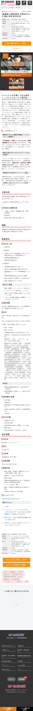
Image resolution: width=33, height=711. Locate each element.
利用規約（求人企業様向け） (8, 656)
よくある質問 (21, 665)
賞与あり (20, 576)
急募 (26, 581)
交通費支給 (6, 579)
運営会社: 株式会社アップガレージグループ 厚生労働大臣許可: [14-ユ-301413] (16, 691)
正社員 (5, 571)
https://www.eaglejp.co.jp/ (11, 498)
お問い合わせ (5, 669)
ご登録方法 (20, 646)
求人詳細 (18, 7)
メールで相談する (24, 709)
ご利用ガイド (5, 650)
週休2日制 (6, 574)
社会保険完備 (15, 579)
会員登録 (22, 678)
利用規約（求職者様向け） (23, 650)
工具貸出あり (19, 581)
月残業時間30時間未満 (9, 576)
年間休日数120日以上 (17, 574)
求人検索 (11, 7)
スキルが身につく (8, 581)
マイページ (5, 665)
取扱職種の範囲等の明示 (24, 655)
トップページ (4, 7)
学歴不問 (20, 571)
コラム (19, 669)
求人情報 (19, 661)
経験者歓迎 (12, 571)
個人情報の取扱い (7, 661)
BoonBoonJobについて (8, 646)
